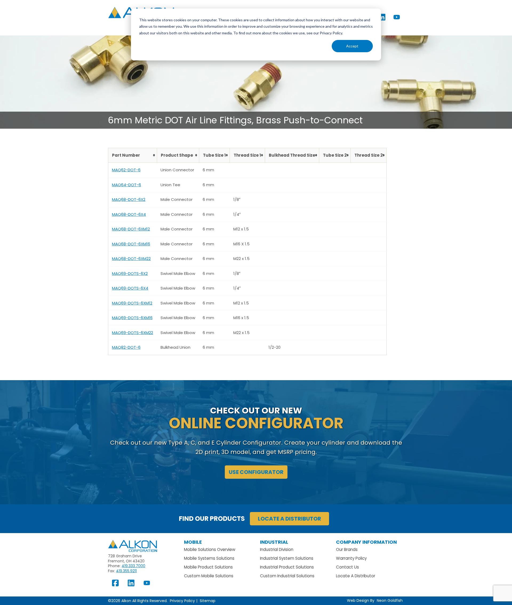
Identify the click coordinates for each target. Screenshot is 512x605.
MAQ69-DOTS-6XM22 (132, 332)
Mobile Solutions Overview (209, 549)
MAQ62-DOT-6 (126, 170)
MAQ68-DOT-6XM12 (131, 229)
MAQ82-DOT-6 (126, 347)
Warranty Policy (351, 558)
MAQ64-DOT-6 (126, 185)
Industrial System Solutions (286, 558)
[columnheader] (132, 155)
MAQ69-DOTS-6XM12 (132, 303)
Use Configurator (256, 472)
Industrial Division (276, 549)
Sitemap (207, 600)
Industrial (274, 542)
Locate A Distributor (355, 576)
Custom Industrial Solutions (287, 576)
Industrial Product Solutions (287, 567)
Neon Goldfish (390, 600)
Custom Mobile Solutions (208, 576)
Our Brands (347, 549)
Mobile (193, 542)
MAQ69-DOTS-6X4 (130, 288)
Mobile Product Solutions (208, 567)
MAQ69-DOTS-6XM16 (132, 317)
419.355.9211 (126, 571)
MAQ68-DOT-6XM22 (131, 258)
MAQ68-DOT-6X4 (129, 214)
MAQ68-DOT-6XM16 (131, 244)
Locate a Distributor (289, 518)
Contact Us (347, 567)
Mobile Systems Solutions (209, 558)
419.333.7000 (133, 566)
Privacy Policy (182, 600)
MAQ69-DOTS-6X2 (130, 273)
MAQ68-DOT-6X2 (128, 199)
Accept (352, 46)
